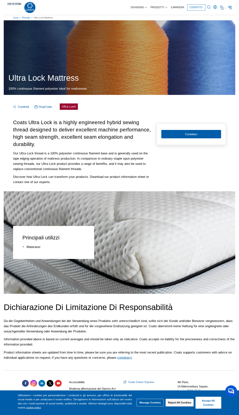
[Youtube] (58, 383)
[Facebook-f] (25, 383)
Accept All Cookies (208, 402)
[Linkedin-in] (41, 383)
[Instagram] (33, 383)
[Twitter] (50, 383)
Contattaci (191, 134)
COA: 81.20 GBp (14, 4)
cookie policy (33, 407)
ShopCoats (45, 106)
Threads (26, 17)
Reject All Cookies (179, 402)
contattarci (124, 357)
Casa (15, 17)
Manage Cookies (150, 402)
